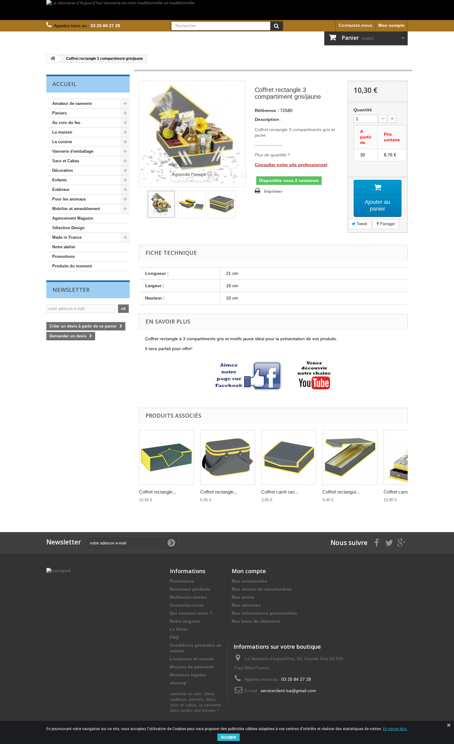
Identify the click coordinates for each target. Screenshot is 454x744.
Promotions (63, 256)
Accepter (228, 737)
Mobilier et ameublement (76, 208)
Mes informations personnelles (264, 613)
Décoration (62, 170)
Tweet (361, 223)
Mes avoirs (243, 597)
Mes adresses (246, 605)
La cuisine (62, 141)
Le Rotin (179, 629)
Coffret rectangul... (340, 491)
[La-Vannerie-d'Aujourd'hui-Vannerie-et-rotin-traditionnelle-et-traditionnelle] (227, 10)
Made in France (67, 237)
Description (267, 119)
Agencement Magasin (72, 218)
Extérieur (60, 189)
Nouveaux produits (190, 589)
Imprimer (273, 191)
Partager (387, 223)
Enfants (59, 180)
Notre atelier (63, 247)
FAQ (174, 637)
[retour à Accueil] (53, 59)
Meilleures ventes (188, 597)
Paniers (59, 113)
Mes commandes (249, 581)
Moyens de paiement (192, 666)
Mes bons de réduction (256, 621)
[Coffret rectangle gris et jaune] (166, 457)
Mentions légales (188, 674)
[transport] (58, 570)
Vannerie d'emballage (72, 151)
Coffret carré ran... (279, 491)
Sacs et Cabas (65, 161)
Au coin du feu (66, 122)
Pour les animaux (69, 199)
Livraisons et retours (192, 658)
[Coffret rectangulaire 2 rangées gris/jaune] (349, 457)
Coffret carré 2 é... (402, 491)
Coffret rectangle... (157, 491)
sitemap (178, 682)
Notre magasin (185, 621)
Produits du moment (72, 266)
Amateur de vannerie (72, 103)
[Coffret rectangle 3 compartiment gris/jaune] (161, 204)
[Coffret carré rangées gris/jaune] (288, 457)
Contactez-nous (355, 25)
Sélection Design (68, 227)
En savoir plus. (395, 729)
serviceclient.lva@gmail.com (288, 690)
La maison (62, 132)
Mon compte (391, 25)
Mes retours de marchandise (262, 589)
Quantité (363, 109)
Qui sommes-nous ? (191, 613)
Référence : (267, 110)
